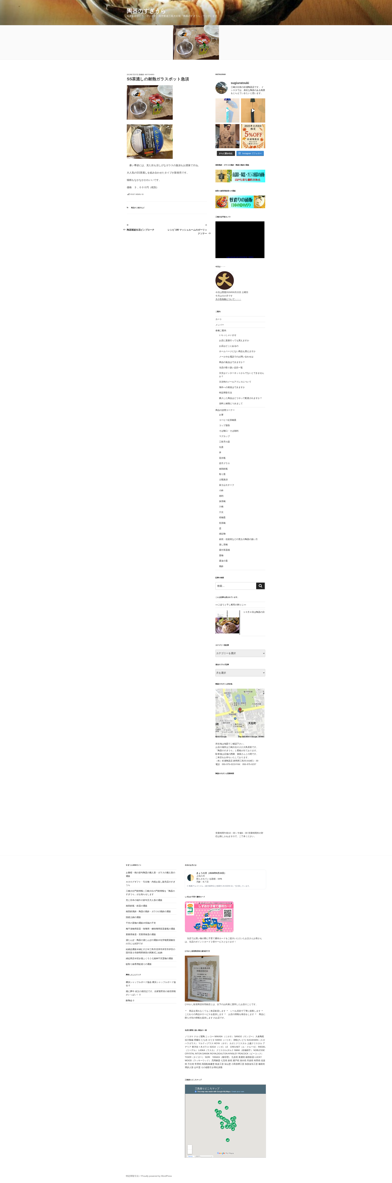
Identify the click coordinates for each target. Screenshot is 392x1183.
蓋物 (221, 555)
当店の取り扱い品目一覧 (231, 367)
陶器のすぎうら (146, 11)
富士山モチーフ (226, 485)
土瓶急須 (223, 479)
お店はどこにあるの (228, 346)
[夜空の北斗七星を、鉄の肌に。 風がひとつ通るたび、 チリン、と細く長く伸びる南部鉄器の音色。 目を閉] (227, 110)
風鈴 (221, 566)
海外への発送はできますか (232, 387)
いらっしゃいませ (227, 335)
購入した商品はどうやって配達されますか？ (240, 398)
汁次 (221, 512)
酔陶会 (129, 1000)
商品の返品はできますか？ (232, 362)
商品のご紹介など (138, 208)
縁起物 (222, 533)
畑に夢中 (130, 991)
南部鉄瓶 (223, 469)
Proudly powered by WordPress (156, 1176)
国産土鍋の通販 (133, 917)
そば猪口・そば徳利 (228, 431)
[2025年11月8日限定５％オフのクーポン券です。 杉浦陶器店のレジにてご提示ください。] (253, 136)
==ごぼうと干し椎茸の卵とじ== (230, 604)
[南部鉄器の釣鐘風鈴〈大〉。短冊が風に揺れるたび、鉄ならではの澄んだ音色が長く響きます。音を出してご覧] (253, 110)
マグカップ (224, 436)
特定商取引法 (225, 392)
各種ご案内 (220, 330)
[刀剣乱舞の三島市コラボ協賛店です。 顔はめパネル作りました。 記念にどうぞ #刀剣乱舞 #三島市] (227, 136)
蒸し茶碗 (223, 544)
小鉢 (221, 490)
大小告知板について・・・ (228, 299)
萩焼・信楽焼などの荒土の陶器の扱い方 (238, 539)
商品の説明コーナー (225, 410)
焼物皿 (222, 517)
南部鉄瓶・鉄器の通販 (136, 906)
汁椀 (221, 506)
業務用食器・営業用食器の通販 (141, 934)
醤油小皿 (223, 561)
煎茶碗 (222, 523)
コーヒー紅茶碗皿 (227, 420)
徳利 (221, 496)
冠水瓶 (222, 458)
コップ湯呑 (224, 425)
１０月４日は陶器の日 (254, 612)
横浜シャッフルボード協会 (139, 982)
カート (218, 319)
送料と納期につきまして (231, 403)
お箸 (221, 414)
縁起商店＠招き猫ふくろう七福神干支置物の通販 (149, 958)
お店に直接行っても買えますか (234, 340)
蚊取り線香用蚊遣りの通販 (139, 964)
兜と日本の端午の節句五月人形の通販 (144, 900)
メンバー (219, 325)
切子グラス (224, 463)
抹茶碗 (222, 501)
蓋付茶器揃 (224, 550)
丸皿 (221, 447)
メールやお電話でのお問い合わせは (236, 356)
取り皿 (222, 474)
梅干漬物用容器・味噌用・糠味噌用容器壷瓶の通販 (150, 928)
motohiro (149, 74)
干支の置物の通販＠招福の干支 (141, 923)
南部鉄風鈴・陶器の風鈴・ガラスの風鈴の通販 (148, 911)
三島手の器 (224, 441)
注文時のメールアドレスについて (235, 382)
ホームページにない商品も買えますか (237, 351)
